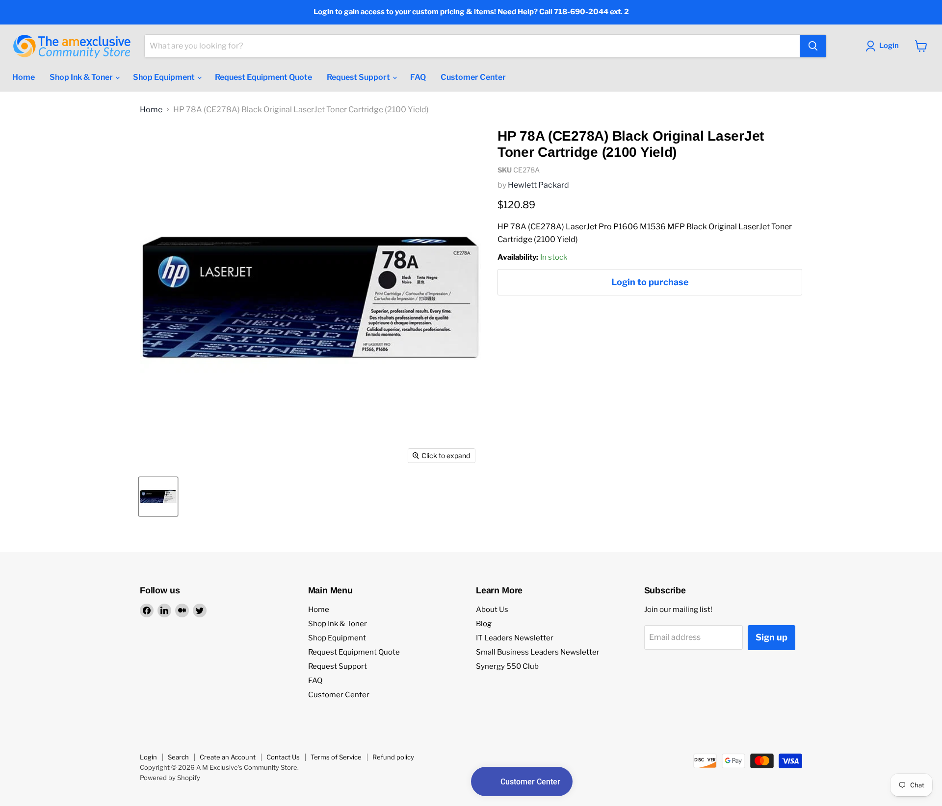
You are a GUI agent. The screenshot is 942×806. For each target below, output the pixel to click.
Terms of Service (336, 757)
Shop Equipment (164, 77)
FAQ (418, 77)
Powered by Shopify (170, 778)
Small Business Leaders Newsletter (538, 652)
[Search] (813, 46)
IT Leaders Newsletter (514, 638)
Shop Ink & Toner (82, 77)
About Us (492, 609)
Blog (484, 623)
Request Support (359, 77)
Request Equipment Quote (263, 77)
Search (178, 757)
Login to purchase (650, 282)
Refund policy (393, 757)
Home (23, 77)
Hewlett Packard (538, 185)
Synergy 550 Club (507, 666)
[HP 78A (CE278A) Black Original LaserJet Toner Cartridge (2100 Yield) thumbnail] (158, 496)
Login (148, 757)
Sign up (771, 637)
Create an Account (228, 757)
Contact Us (283, 757)
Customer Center (473, 77)
